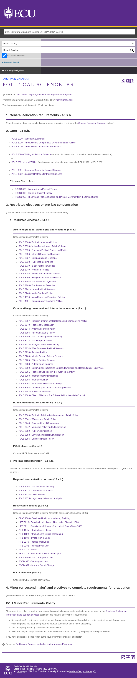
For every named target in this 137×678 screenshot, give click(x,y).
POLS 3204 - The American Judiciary (36, 486)
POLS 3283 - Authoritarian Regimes (36, 364)
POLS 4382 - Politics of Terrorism (34, 391)
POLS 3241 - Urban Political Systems (37, 289)
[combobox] (69, 32)
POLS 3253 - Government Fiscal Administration (41, 435)
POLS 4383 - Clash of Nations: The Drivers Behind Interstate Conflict (52, 395)
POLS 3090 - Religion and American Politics (40, 277)
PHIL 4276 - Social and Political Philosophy (40, 553)
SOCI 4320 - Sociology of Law (33, 561)
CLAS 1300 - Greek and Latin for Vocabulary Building (44, 518)
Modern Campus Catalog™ (82, 671)
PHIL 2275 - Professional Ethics (34, 542)
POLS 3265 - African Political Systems (37, 360)
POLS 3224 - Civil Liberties (32, 494)
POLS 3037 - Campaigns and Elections (38, 258)
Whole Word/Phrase (15, 55)
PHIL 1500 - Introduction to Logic (34, 538)
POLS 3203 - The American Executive (37, 285)
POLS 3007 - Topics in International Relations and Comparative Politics (53, 321)
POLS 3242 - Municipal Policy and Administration (42, 427)
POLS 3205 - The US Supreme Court (36, 557)
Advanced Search (10, 62)
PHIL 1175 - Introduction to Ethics (35, 530)
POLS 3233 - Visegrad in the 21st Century (39, 344)
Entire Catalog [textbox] (10, 43)
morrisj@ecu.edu (64, 100)
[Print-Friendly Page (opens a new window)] (128, 81)
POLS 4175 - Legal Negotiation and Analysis (40, 498)
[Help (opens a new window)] (132, 81)
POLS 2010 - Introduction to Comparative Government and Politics (43, 142)
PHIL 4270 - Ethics (28, 549)
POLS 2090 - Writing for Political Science (31, 154)
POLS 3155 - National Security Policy (37, 333)
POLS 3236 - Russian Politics (33, 352)
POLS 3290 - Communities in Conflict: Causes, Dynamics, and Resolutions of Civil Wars (61, 368)
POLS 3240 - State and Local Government (39, 423)
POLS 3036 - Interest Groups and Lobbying (39, 254)
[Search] (132, 50)
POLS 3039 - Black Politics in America (37, 266)
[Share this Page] (123, 81)
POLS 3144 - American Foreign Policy (37, 329)
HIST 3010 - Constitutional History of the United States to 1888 (49, 522)
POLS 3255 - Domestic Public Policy (36, 439)
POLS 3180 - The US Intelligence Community (40, 336)
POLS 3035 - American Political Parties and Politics (43, 250)
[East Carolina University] (20, 13)
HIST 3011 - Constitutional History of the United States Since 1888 (50, 526)
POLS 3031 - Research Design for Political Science (36, 170)
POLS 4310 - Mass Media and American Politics (42, 297)
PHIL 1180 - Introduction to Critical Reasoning (41, 534)
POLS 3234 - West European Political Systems (41, 348)
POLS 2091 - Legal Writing (24, 162)
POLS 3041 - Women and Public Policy (37, 419)
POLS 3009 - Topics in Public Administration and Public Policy (48, 415)
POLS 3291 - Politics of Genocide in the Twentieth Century (47, 372)
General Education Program (91, 123)
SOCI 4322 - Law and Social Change (36, 565)
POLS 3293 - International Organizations (38, 376)
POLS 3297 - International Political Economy (40, 383)
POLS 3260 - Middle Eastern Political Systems (41, 356)
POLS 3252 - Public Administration (35, 431)
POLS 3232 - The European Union (35, 340)
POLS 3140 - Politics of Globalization (36, 325)
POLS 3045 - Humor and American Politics (39, 273)
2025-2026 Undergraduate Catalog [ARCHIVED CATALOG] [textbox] (34, 32)
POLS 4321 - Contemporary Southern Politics (40, 301)
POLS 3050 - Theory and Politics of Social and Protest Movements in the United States (56, 197)
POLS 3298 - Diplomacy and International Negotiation (45, 387)
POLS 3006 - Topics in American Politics (38, 242)
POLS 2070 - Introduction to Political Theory (36, 189)
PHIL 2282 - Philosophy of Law (34, 546)
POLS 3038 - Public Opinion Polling (36, 262)
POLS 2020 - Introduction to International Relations (36, 146)
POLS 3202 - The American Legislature (37, 281)
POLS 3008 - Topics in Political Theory (33, 193)
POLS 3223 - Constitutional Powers (36, 490)
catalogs (21, 671)
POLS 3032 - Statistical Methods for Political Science (36, 174)
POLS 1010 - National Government (28, 139)
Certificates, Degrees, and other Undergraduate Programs (44, 94)
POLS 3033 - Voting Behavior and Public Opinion (42, 246)
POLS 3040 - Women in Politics (34, 270)
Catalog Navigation (14, 70)
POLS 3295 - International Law (33, 380)
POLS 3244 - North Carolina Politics (36, 293)
